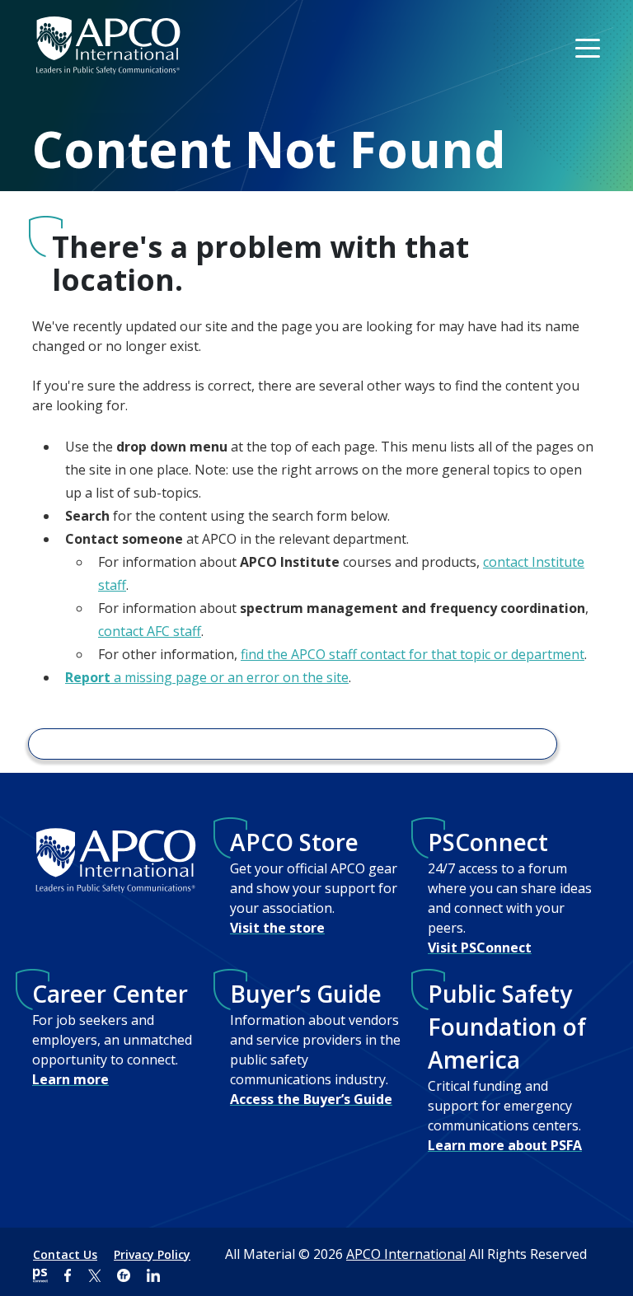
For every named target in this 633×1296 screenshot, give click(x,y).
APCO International (406, 1254)
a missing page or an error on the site (207, 677)
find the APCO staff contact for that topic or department (412, 654)
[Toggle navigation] (589, 46)
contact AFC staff (149, 631)
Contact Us (65, 1254)
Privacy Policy (152, 1254)
